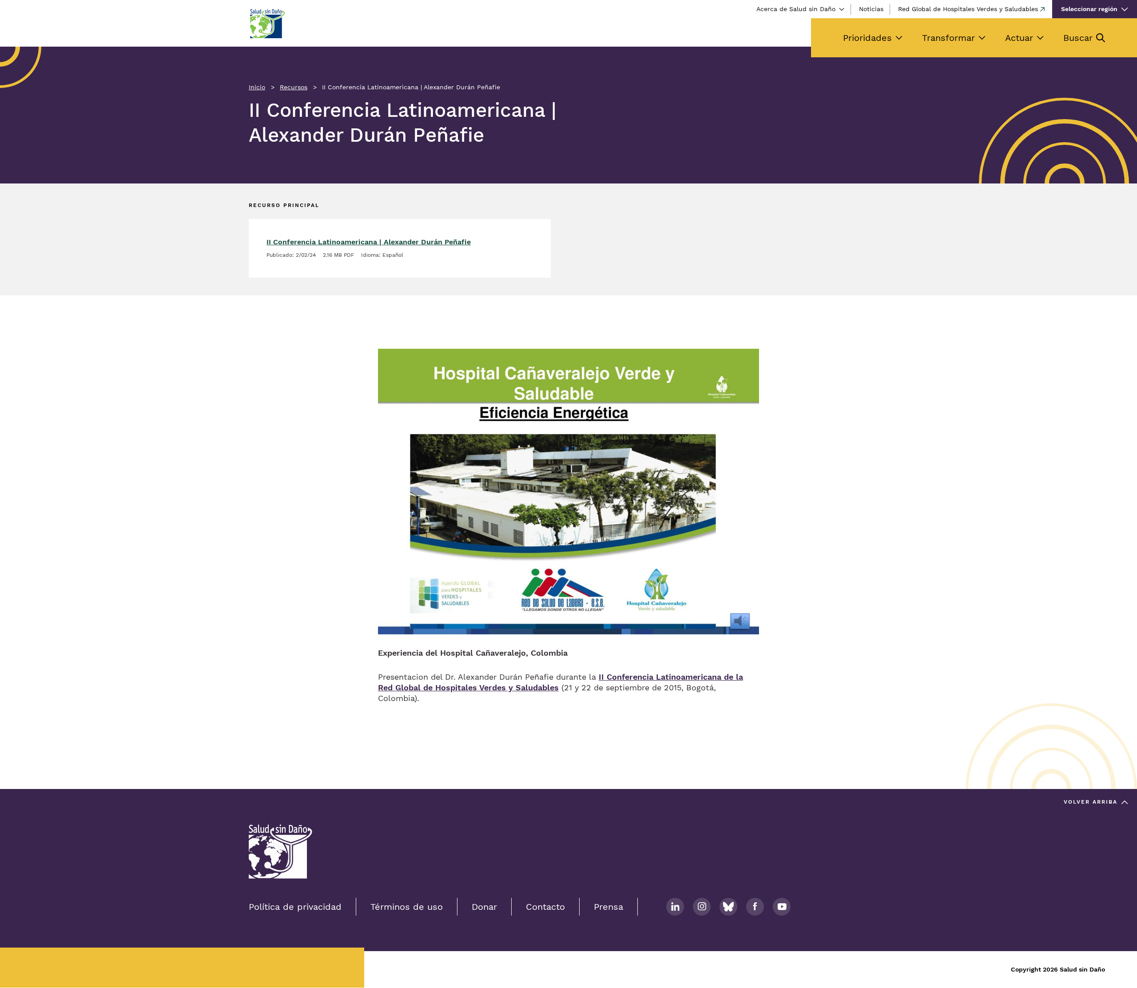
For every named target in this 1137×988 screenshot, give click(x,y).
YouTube (782, 907)
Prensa (608, 906)
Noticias (871, 8)
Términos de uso (406, 906)
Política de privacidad (295, 906)
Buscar (1078, 37)
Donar (484, 906)
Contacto (545, 906)
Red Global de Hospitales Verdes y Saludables (968, 8)
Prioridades (867, 37)
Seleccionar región (1089, 8)
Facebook (755, 907)
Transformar (948, 37)
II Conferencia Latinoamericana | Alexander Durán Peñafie (368, 242)
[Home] (267, 24)
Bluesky (728, 907)
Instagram (702, 907)
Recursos (293, 87)
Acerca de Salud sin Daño (795, 8)
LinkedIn (675, 907)
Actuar (1019, 37)
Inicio (257, 87)
